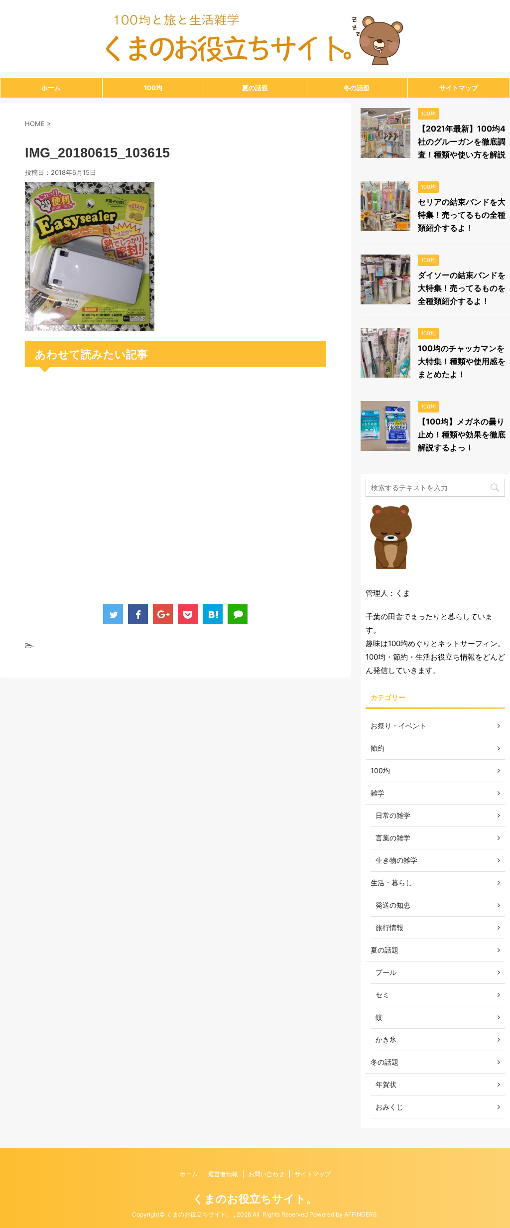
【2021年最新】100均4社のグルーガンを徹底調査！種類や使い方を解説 (462, 141)
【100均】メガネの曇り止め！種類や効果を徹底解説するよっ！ (462, 434)
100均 (153, 88)
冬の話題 (357, 88)
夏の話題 (255, 88)
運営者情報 (223, 1174)
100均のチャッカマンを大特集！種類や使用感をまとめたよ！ (462, 361)
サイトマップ (458, 88)
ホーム (51, 88)
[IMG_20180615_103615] (89, 324)
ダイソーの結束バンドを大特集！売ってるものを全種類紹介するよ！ (462, 288)
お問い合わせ (266, 1174)
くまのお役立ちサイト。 (255, 1198)
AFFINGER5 (360, 1214)
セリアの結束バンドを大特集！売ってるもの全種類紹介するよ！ (462, 215)
